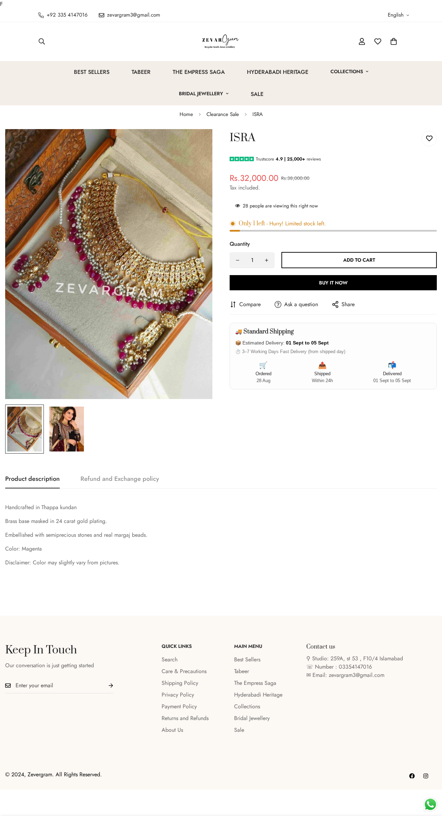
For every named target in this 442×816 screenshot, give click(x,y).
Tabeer (141, 72)
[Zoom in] (197, 144)
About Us (172, 730)
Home (186, 114)
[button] (394, 41)
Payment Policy (179, 706)
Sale (257, 94)
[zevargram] (221, 41)
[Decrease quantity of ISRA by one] (237, 260)
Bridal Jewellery (201, 93)
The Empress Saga (199, 72)
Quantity (240, 244)
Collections (346, 71)
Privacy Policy (178, 695)
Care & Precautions (184, 671)
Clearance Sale (222, 114)
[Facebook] (412, 776)
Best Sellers (91, 72)
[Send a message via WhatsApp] (430, 804)
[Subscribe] (105, 685)
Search (169, 659)
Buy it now (333, 282)
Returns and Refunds (185, 718)
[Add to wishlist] (429, 138)
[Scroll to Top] (428, 778)
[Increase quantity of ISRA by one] (266, 260)
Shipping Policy (180, 683)
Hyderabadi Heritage (277, 72)
